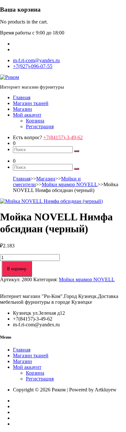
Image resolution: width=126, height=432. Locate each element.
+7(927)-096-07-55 (32, 66)
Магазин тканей (30, 103)
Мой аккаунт (27, 115)
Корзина (35, 120)
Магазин (22, 109)
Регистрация (40, 126)
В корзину (16, 268)
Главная (21, 97)
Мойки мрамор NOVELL (70, 184)
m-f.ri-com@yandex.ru (36, 60)
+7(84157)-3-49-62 (63, 137)
